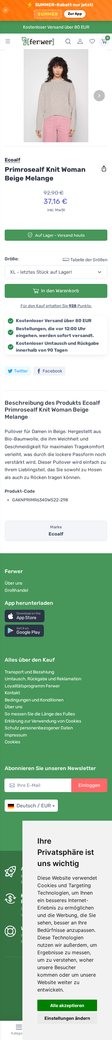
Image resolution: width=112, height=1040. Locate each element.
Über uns (13, 583)
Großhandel (16, 590)
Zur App (75, 13)
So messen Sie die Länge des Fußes (40, 714)
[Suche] (68, 41)
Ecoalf (12, 160)
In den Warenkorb (60, 291)
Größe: (12, 259)
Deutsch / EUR (33, 806)
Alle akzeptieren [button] (67, 1005)
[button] (24, 616)
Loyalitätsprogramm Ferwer (32, 686)
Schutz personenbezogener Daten (39, 728)
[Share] (103, 168)
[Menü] (7, 41)
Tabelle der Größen (88, 259)
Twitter (21, 371)
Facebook (52, 371)
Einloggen (89, 785)
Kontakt (12, 693)
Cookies (12, 742)
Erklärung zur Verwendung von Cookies (43, 721)
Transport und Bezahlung (29, 672)
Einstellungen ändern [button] (67, 1018)
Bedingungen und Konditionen (34, 700)
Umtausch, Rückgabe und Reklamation (43, 679)
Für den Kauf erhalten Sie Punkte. (56, 305)
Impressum (16, 735)
